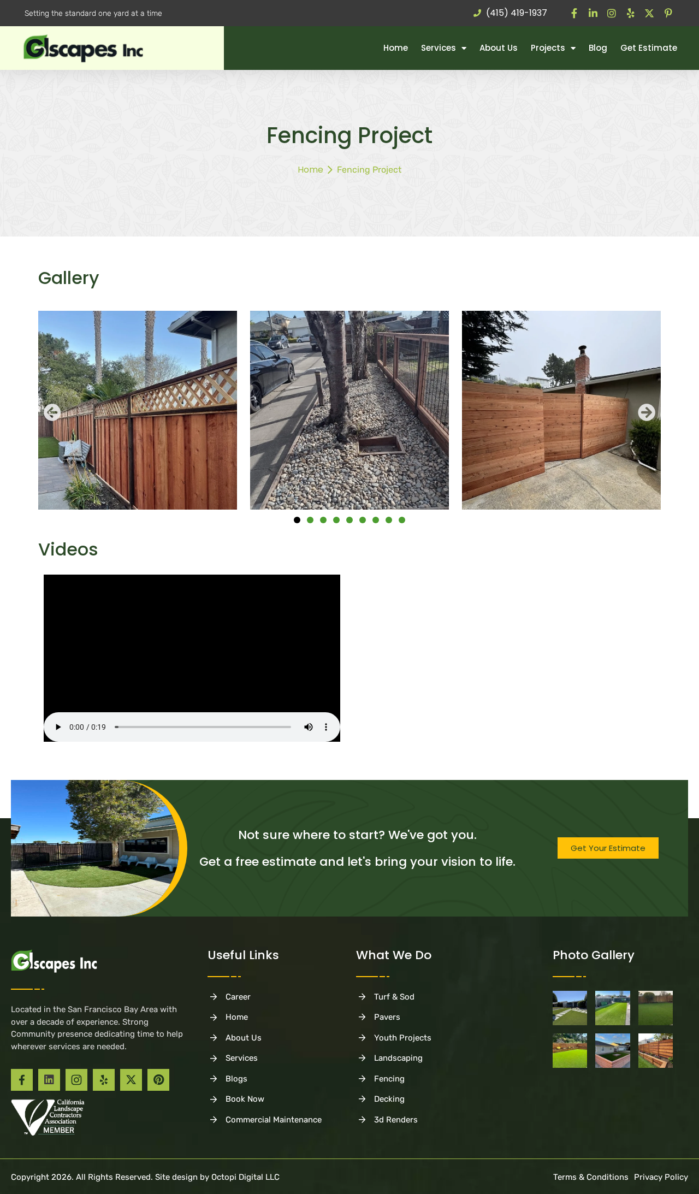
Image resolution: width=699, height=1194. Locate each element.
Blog (598, 48)
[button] (52, 412)
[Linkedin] (49, 1080)
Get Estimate (648, 48)
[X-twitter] (131, 1080)
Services (438, 48)
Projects (548, 48)
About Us (498, 48)
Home (395, 48)
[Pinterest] (158, 1080)
